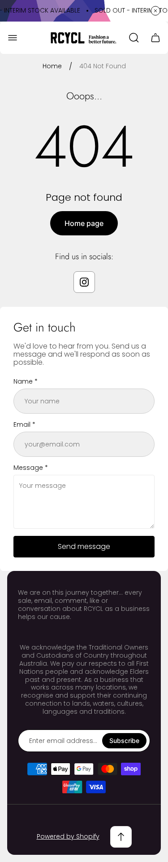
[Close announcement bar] (155, 10)
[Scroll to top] (121, 837)
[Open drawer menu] (12, 37)
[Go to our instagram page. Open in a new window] (84, 282)
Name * (25, 381)
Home (52, 66)
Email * (24, 424)
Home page (84, 223)
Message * (30, 467)
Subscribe (124, 740)
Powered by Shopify (68, 836)
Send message (84, 546)
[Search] (134, 38)
